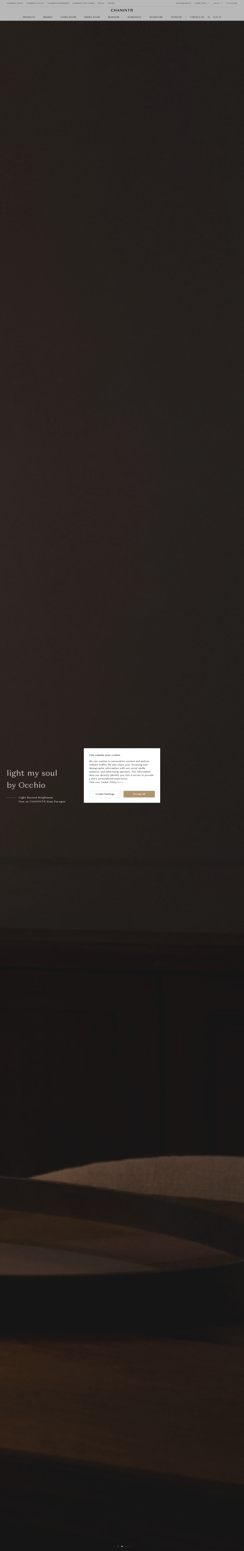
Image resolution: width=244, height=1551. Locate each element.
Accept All (139, 794)
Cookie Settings (105, 794)
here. (120, 782)
